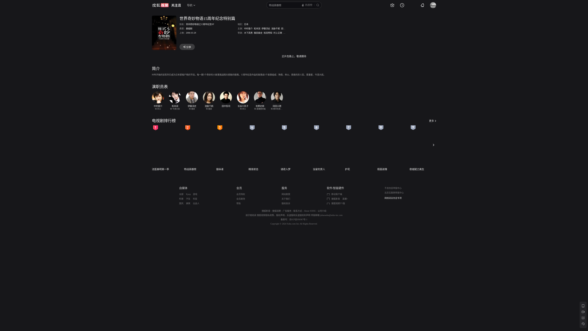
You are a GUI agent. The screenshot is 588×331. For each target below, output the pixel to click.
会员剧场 (240, 199)
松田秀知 (268, 33)
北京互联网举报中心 (394, 193)
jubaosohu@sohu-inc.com (331, 215)
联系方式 (297, 211)
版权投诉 (286, 203)
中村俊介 (248, 28)
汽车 (188, 199)
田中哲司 (285, 28)
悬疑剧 (189, 28)
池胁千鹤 (275, 28)
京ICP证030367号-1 (298, 219)
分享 (188, 47)
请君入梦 (285, 169)
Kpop (188, 194)
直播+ (345, 199)
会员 (239, 188)
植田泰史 (258, 33)
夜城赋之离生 (416, 169)
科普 (181, 199)
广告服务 (287, 211)
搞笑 (188, 203)
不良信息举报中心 (393, 188)
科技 (195, 199)
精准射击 (253, 169)
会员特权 (240, 194)
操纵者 (220, 169)
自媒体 (183, 188)
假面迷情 (382, 169)
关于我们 (286, 199)
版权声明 (280, 215)
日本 (246, 24)
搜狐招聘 (276, 211)
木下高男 (248, 33)
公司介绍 (322, 211)
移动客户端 (336, 194)
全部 (181, 194)
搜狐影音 (335, 199)
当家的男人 (319, 169)
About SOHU (310, 211)
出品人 (196, 203)
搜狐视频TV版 (338, 203)
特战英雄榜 (190, 169)
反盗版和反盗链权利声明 (298, 215)
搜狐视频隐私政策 (265, 215)
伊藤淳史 (266, 28)
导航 (189, 5)
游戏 (195, 194)
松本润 (257, 28)
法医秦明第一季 (160, 169)
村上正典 (277, 33)
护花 (347, 169)
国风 (181, 203)
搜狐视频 (160, 5)
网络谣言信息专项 (393, 198)
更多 (431, 121)
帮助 (238, 203)
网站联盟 (286, 194)
